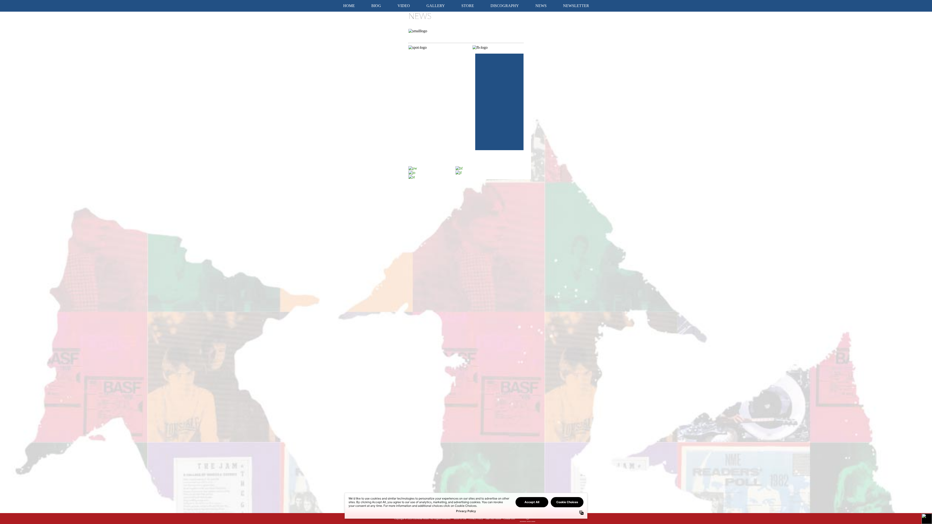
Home (349, 6)
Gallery (435, 6)
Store (467, 6)
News (541, 6)
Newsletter (576, 6)
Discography (505, 6)
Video (404, 6)
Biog (376, 6)
